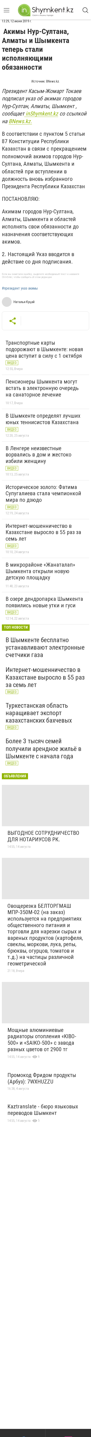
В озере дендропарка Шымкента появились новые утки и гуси (44, 602)
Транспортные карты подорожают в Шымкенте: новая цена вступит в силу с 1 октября (44, 349)
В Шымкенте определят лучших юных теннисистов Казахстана (43, 419)
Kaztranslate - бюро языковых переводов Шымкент (42, 1109)
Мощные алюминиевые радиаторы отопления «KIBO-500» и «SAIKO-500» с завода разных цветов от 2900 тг (41, 1040)
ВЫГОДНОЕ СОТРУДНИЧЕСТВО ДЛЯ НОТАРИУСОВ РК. (43, 836)
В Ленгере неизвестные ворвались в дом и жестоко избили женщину (38, 454)
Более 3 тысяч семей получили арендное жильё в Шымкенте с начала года (43, 748)
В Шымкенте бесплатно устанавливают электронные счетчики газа (45, 647)
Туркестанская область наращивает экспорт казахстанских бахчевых (39, 713)
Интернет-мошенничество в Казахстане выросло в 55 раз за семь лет (43, 532)
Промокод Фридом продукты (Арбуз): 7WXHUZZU (41, 1078)
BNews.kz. (20, 121)
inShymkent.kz (41, 113)
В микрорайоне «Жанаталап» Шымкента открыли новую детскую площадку (40, 571)
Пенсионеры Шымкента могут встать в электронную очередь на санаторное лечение (42, 388)
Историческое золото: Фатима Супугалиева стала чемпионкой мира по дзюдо (43, 493)
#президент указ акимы (20, 288)
